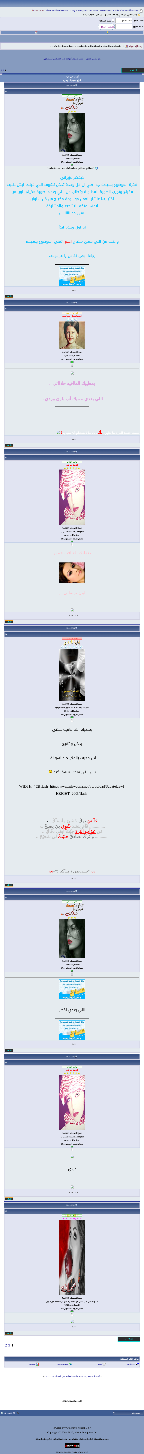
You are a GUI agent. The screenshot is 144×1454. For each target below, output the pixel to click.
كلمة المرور (138, 26)
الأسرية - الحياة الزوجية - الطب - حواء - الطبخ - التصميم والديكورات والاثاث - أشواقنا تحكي (82, 10)
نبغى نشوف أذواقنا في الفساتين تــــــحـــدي (63, 59)
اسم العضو (138, 20)
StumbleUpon (62, 1364)
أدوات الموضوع (72, 77)
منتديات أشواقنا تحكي (128, 10)
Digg (100, 1364)
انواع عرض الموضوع (72, 80)
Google (32, 1364)
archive (10, 1413)
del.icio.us (131, 1364)
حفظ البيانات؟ (105, 21)
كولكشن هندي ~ (92, 59)
